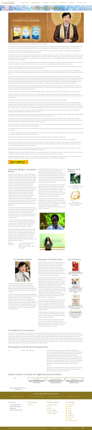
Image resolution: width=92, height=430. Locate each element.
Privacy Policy (54, 428)
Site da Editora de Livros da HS (74, 396)
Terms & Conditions (67, 428)
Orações (71, 2)
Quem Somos (25, 2)
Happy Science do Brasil (18, 396)
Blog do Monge (81, 2)
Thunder (75, 185)
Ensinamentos (36, 2)
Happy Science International (36, 396)
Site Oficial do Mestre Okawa (55, 396)
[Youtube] (83, 428)
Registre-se (63, 2)
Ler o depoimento (52, 225)
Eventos (54, 2)
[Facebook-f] (80, 428)
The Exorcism (75, 202)
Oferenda (46, 2)
